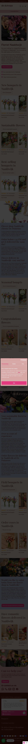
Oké (14, 383)
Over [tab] (23, 363)
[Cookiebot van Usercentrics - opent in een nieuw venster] (20, 360)
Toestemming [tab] (5, 363)
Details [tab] (14, 363)
